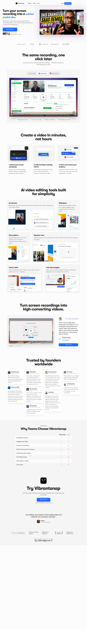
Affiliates (29, 3)
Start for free (67, 3)
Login (62, 3)
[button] (43, 97)
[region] (43, 97)
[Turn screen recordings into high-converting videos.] (31, 330)
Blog (38, 3)
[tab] (32, 73)
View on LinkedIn (65, 340)
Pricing (34, 3)
